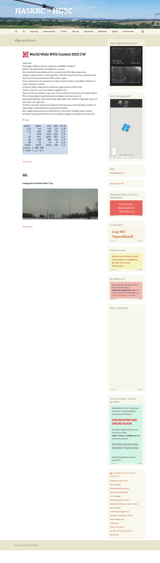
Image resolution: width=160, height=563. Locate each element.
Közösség (34, 31)
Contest (63, 31)
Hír (16, 31)
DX (24, 31)
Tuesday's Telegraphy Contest (121, 515)
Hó (24, 175)
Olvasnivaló (88, 31)
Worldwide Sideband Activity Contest (124, 504)
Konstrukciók (128, 31)
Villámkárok (102, 31)
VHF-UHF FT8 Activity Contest (121, 531)
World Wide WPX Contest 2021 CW (57, 54)
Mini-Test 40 (114, 535)
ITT (118, 460)
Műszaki (75, 31)
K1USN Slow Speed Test (119, 481)
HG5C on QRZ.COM (117, 183)
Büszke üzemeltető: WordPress (27, 545)
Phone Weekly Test (117, 519)
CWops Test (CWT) (117, 527)
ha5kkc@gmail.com (117, 173)
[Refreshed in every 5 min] (126, 66)
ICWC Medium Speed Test (119, 488)
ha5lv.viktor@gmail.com (122, 295)
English (115, 31)
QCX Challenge (115, 484)
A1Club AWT (114, 523)
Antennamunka (49, 31)
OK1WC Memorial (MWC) (119, 492)
